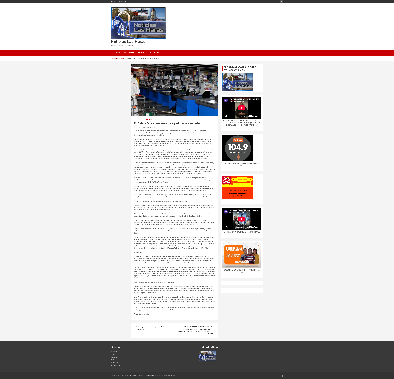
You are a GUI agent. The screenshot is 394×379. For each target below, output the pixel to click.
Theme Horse (150, 375)
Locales (116, 53)
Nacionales (129, 53)
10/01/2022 (138, 127)
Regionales (154, 53)
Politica (141, 53)
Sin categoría (115, 365)
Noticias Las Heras (128, 41)
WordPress (174, 375)
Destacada (138, 119)
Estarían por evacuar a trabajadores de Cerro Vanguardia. (151, 328)
